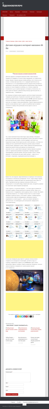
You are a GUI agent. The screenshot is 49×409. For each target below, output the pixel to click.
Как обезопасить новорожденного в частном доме (22, 339)
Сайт (7, 390)
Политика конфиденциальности (30, 402)
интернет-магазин (20, 51)
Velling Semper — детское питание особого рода (10, 339)
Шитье (11, 11)
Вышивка (17, 11)
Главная (13, 402)
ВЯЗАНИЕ (4, 11)
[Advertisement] (24, 27)
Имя (7, 382)
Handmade (24, 11)
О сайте (19, 402)
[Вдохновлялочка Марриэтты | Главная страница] (12, 5)
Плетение (32, 11)
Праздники (12, 15)
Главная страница (10, 41)
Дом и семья (18, 41)
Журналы (4, 15)
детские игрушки (13, 51)
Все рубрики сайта (21, 15)
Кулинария (39, 11)
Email (7, 386)
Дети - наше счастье (27, 41)
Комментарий (9, 371)
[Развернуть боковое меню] (2, 38)
